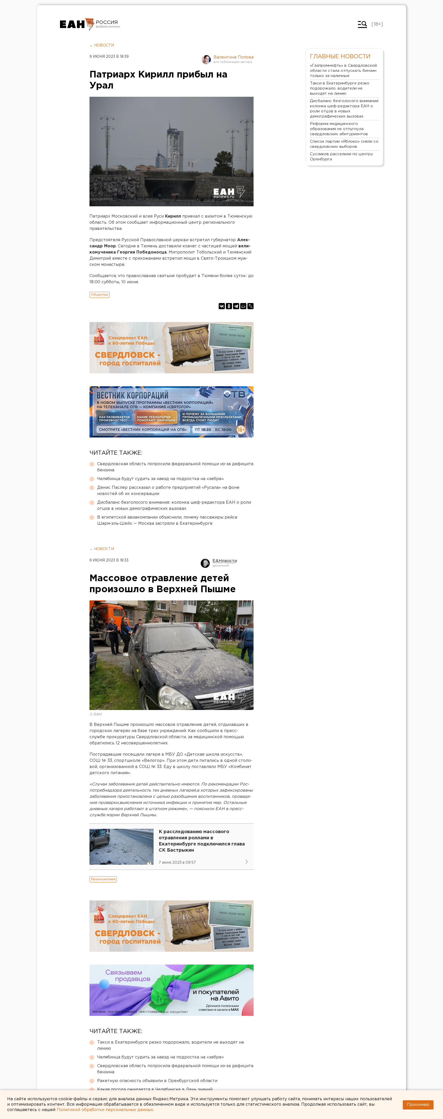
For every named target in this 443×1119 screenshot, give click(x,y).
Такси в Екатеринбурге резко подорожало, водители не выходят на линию (170, 1045)
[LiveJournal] (250, 306)
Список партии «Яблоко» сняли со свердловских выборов (344, 144)
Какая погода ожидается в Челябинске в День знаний (155, 1090)
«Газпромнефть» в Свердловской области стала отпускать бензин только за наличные (343, 70)
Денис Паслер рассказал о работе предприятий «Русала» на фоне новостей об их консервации (168, 491)
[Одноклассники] (229, 306)
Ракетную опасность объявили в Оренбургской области (157, 1081)
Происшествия (103, 879)
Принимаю (418, 1104)
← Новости (101, 45)
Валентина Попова (234, 57)
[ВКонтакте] (222, 306)
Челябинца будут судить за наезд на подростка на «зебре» (160, 479)
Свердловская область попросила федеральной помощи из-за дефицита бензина (175, 467)
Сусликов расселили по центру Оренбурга (341, 156)
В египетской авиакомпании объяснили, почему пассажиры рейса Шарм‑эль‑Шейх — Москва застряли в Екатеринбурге (167, 520)
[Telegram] (236, 306)
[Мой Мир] (243, 306)
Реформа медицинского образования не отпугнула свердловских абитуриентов (339, 129)
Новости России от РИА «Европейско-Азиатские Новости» (77, 24)
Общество (99, 294)
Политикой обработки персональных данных (105, 1110)
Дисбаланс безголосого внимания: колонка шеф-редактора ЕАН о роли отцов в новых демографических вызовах (174, 506)
